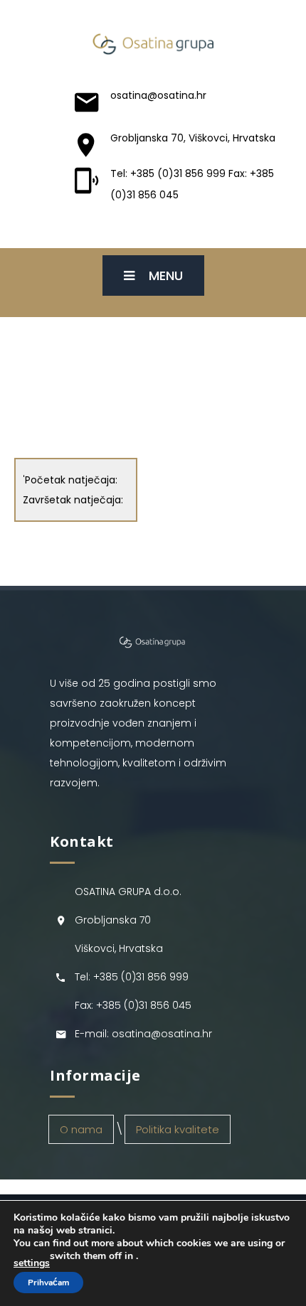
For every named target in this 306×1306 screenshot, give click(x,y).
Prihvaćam (48, 1282)
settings (32, 1263)
